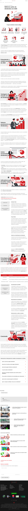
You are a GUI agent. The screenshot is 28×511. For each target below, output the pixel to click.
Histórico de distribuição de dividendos (5, 209)
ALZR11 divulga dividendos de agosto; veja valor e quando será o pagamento (19, 407)
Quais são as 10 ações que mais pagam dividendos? (10, 364)
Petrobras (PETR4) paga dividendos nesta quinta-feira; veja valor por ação (20, 419)
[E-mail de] (3, 398)
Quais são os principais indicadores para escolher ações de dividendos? (11, 373)
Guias (3, 2)
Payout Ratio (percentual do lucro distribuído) (8, 198)
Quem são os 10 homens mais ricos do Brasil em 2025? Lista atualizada (18, 453)
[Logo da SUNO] (14, 0)
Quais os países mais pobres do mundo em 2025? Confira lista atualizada (17, 441)
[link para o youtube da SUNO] (16, 500)
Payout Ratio (5, 205)
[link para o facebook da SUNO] (12, 500)
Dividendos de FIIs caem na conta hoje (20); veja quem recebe (19, 413)
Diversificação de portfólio (5, 285)
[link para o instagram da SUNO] (14, 500)
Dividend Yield (5, 202)
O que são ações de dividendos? (7, 369)
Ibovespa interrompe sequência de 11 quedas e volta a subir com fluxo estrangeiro (19, 426)
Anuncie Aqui (20, 487)
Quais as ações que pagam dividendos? (8, 361)
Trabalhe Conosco (21, 489)
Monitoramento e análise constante (5, 293)
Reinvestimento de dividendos (5, 289)
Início (1, 2)
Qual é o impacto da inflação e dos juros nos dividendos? (11, 381)
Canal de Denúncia (21, 488)
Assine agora (14, 493)
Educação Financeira (4, 392)
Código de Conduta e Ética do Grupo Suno (3, 487)
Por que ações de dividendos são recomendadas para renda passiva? (13, 376)
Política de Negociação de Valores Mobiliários (4, 489)
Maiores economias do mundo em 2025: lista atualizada (18, 446)
